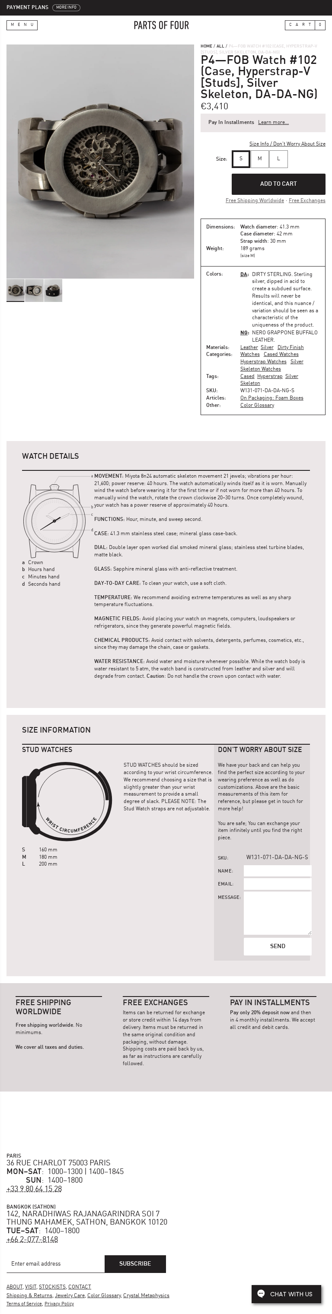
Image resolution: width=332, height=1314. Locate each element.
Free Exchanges (307, 200)
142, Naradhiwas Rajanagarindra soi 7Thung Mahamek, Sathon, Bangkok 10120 (86, 1218)
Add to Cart (278, 184)
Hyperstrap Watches (263, 362)
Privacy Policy (59, 1304)
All (220, 46)
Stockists (52, 1287)
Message (228, 897)
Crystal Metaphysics (146, 1295)
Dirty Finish (291, 347)
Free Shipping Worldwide (255, 200)
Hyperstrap (270, 376)
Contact (79, 1287)
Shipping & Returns (29, 1295)
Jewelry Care (70, 1295)
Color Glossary (257, 405)
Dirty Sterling (271, 274)
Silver (267, 347)
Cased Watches (281, 354)
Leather (249, 347)
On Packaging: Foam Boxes (271, 398)
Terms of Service (24, 1304)
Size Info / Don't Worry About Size (287, 144)
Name (225, 871)
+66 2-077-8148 (32, 1240)
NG (244, 332)
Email (225, 884)
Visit (30, 1287)
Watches (250, 354)
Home (206, 46)
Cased (247, 376)
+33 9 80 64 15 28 (34, 1189)
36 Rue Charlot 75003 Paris (58, 1163)
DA (243, 274)
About (14, 1287)
